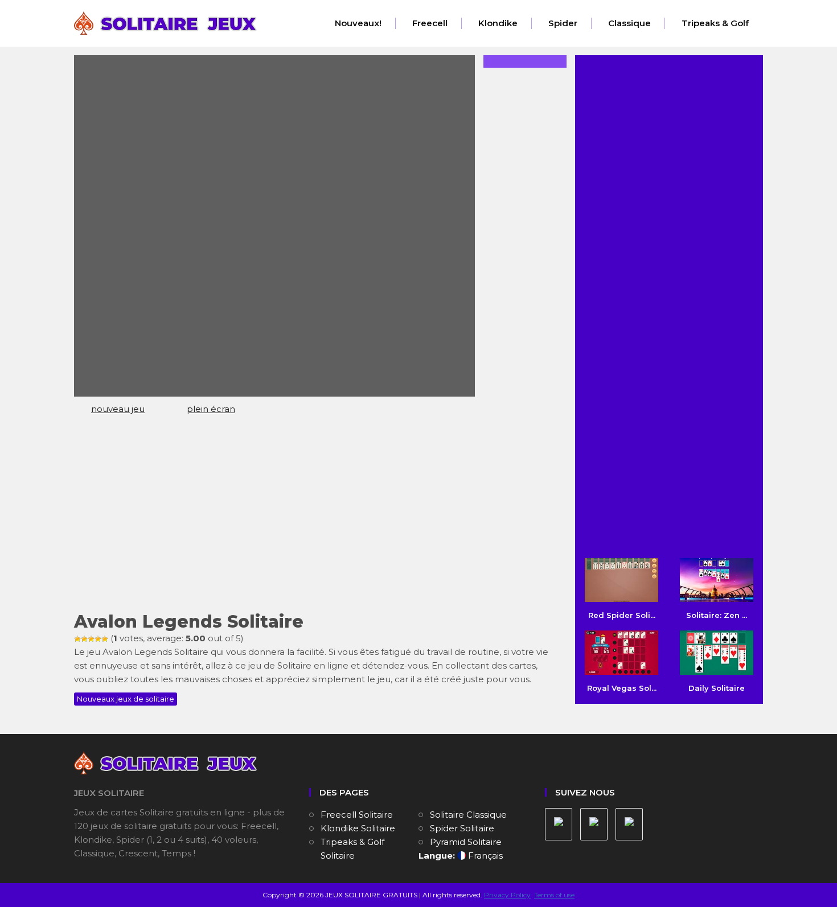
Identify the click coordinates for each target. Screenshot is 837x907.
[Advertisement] (316, 518)
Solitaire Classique (468, 814)
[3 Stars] (91, 639)
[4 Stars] (98, 639)
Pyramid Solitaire (466, 841)
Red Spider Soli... (621, 615)
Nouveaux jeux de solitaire (125, 698)
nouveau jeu (118, 408)
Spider (562, 23)
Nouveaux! (358, 23)
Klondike (498, 23)
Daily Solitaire (716, 687)
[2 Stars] (84, 639)
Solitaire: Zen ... (716, 615)
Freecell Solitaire (357, 814)
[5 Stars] (104, 639)
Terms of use (554, 894)
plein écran (211, 408)
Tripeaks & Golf (715, 23)
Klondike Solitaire (358, 828)
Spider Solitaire (462, 828)
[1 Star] (77, 639)
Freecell (430, 23)
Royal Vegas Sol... (622, 687)
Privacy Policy (507, 894)
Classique (629, 23)
